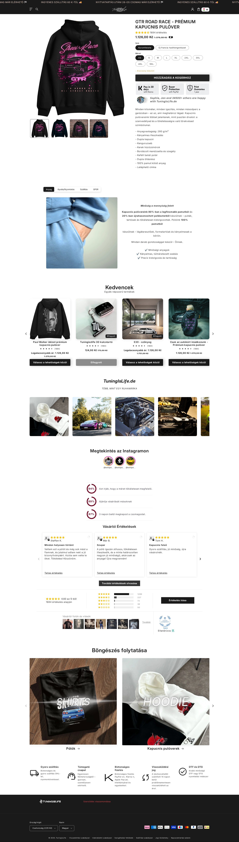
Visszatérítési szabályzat (79, 838)
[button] (37, 9)
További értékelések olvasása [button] (119, 583)
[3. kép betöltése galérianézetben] (79, 128)
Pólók (71, 748)
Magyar (65, 828)
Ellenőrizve (164, 630)
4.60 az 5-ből (69, 598)
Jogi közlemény (161, 838)
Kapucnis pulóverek (163, 748)
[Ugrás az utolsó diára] (26, 334)
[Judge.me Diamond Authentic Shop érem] (165, 621)
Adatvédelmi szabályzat (102, 838)
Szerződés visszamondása (97, 801)
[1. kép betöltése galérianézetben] (39, 128)
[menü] (31, 9)
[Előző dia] (39, 559)
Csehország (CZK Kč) (42, 828)
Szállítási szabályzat (144, 838)
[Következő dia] (213, 334)
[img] (58, 537)
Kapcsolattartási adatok (180, 838)
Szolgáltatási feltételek (124, 838)
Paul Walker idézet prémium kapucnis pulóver (50, 343)
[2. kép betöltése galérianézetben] (59, 128)
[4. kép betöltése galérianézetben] (99, 128)
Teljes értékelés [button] (54, 573)
